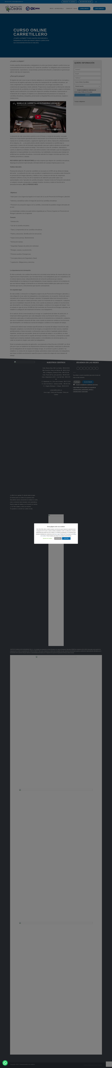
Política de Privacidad (65, 534)
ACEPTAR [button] (66, 538)
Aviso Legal (57, 534)
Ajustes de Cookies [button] (47, 538)
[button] (5, 1063)
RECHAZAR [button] (58, 538)
